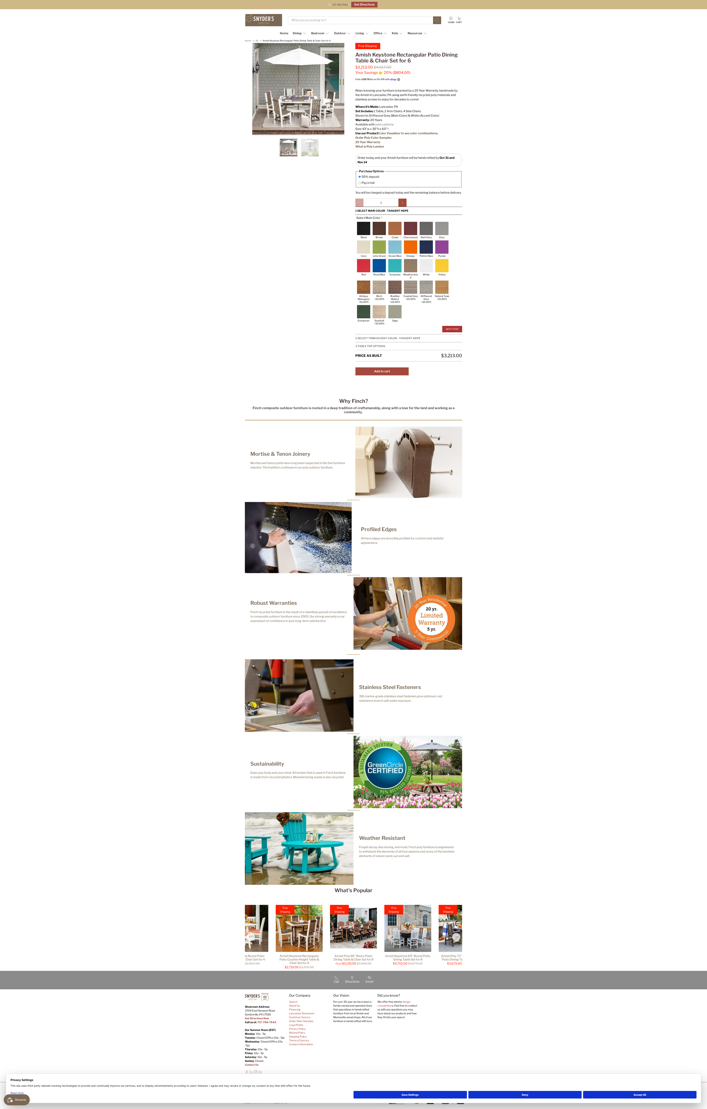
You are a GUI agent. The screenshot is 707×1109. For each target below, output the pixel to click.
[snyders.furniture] (263, 20)
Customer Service (299, 1017)
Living (360, 33)
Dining (297, 33)
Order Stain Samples (301, 1021)
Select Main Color (368, 218)
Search (293, 1001)
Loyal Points (296, 1024)
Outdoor (340, 33)
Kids (395, 33)
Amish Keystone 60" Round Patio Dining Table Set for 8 (407, 957)
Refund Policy (297, 1032)
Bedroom (317, 33)
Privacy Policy (297, 1028)
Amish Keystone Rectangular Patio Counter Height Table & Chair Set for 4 (299, 959)
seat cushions (384, 124)
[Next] (456, 937)
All (257, 41)
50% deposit (370, 177)
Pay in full (368, 183)
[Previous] (251, 937)
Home (284, 33)
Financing (294, 1009)
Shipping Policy (298, 1036)
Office (378, 33)
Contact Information (301, 1044)
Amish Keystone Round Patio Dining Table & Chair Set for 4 (245, 957)
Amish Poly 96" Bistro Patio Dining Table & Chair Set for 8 (353, 957)
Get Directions (364, 4)
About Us (294, 1005)
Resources (415, 33)
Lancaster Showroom (301, 1013)
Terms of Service (299, 1040)
